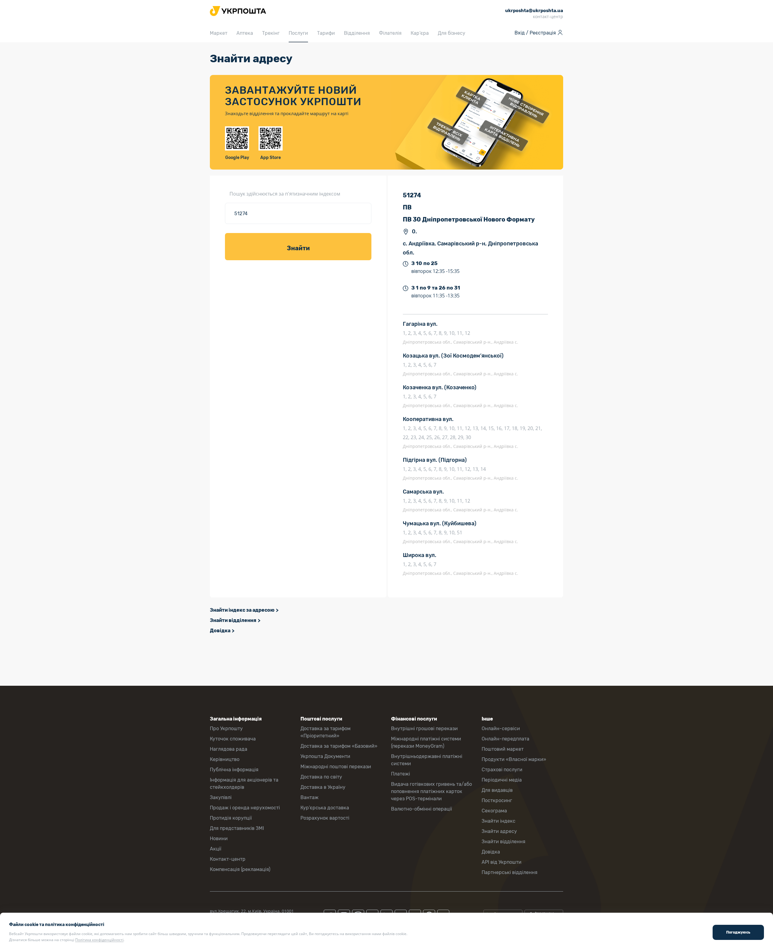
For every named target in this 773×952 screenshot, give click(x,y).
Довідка (220, 630)
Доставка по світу (321, 777)
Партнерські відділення (509, 872)
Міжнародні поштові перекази (335, 766)
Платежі (400, 774)
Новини (219, 838)
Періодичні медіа (502, 780)
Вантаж (309, 797)
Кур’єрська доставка (324, 808)
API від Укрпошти (501, 862)
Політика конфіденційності (99, 939)
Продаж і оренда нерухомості (245, 808)
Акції (215, 849)
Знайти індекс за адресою (242, 610)
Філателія (390, 33)
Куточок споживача (233, 739)
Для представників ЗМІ (237, 828)
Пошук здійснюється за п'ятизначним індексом (284, 194)
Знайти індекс (498, 821)
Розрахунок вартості (324, 818)
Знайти (298, 248)
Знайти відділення (233, 620)
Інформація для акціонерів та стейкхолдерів (244, 783)
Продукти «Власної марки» (514, 759)
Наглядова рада (228, 749)
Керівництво (224, 759)
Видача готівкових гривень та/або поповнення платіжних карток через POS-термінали (431, 791)
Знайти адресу (499, 831)
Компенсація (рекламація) (240, 869)
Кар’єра (420, 33)
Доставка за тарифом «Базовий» (338, 746)
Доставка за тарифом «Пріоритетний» (325, 732)
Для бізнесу (451, 33)
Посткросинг (497, 800)
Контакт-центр (227, 859)
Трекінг (271, 33)
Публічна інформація (234, 769)
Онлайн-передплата (505, 739)
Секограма (494, 811)
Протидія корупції (231, 818)
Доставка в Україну (322, 787)
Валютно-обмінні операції (421, 809)
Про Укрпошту (226, 728)
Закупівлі (221, 797)
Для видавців (497, 790)
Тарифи (326, 33)
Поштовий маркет (503, 749)
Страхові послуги (502, 769)
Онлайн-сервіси (501, 728)
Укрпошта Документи (325, 756)
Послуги (298, 33)
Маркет (218, 33)
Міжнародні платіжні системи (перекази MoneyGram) (426, 742)
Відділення (357, 33)
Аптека (244, 33)
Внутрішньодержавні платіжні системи (426, 759)
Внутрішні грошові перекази (424, 728)
